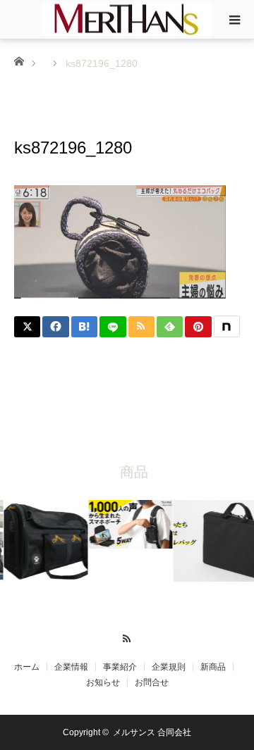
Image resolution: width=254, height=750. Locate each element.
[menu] (234, 19)
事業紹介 (120, 667)
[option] (43, 542)
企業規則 (169, 667)
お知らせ (103, 682)
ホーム (27, 667)
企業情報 (71, 667)
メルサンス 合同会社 (152, 732)
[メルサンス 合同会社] (127, 18)
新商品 (213, 667)
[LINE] (112, 326)
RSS (127, 636)
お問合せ (152, 682)
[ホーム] (18, 60)
